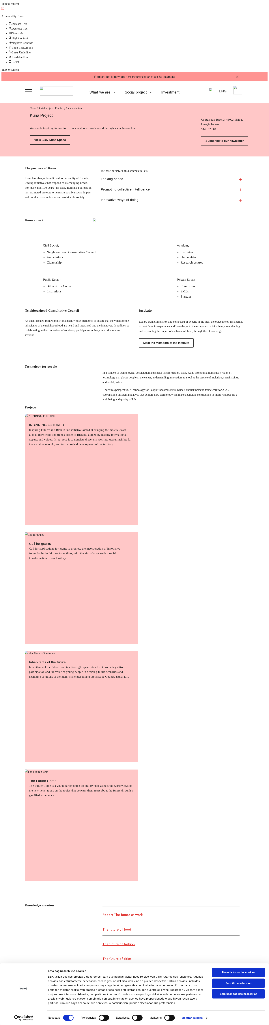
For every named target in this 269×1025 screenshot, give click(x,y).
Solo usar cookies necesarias (238, 993)
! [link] (174, 76)
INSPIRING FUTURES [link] (46, 425)
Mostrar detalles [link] (192, 1017)
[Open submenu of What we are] (115, 92)
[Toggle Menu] (28, 91)
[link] (2, 8)
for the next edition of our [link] (134, 76)
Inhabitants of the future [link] (47, 662)
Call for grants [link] (40, 544)
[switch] (104, 1018)
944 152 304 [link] (208, 129)
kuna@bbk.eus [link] (210, 124)
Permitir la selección (238, 983)
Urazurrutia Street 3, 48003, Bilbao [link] (222, 119)
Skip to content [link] (10, 3)
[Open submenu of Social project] (152, 92)
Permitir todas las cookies (238, 972)
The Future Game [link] (42, 781)
